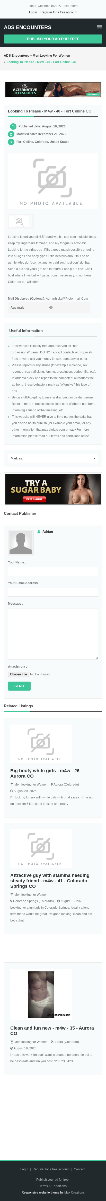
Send (19, 686)
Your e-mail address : (24, 583)
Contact (79, 1169)
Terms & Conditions (53, 1186)
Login (33, 12)
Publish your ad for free (53, 39)
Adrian (47, 532)
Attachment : (17, 666)
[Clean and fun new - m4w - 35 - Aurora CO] (53, 994)
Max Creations (74, 1192)
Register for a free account (58, 12)
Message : (15, 603)
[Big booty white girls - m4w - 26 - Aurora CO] (53, 744)
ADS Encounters (27, 27)
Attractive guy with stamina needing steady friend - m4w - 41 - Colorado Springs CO (50, 881)
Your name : (17, 562)
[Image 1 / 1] (53, 181)
